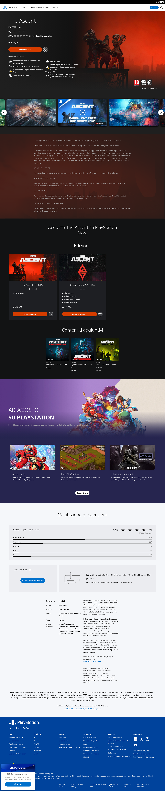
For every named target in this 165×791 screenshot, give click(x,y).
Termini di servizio (115, 738)
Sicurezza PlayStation (91, 741)
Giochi (23, 8)
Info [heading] (10, 734)
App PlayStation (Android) (142, 754)
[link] (33, 463)
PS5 (17, 8)
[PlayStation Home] (5, 8)
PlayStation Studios (16, 744)
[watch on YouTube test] (100, 123)
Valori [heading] (61, 734)
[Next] (161, 112)
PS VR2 (36, 744)
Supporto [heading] (87, 734)
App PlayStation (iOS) (141, 751)
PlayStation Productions (17, 747)
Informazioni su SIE (16, 738)
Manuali (86, 757)
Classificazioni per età (116, 746)
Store (11, 8)
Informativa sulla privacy (77, 785)
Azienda (12, 751)
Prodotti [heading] (37, 734)
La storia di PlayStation (17, 754)
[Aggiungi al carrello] (25, 49)
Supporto (55, 8)
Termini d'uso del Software (143, 785)
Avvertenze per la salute (92, 661)
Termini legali (62, 785)
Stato (85, 744)
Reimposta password (91, 751)
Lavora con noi (14, 741)
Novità (47, 8)
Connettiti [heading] (137, 734)
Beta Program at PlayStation (143, 757)
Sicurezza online (64, 744)
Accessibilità (63, 741)
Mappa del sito (114, 785)
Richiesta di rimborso (91, 754)
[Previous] (4, 112)
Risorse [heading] (111, 734)
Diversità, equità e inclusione (69, 747)
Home (11, 728)
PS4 (35, 741)
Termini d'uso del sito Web (98, 785)
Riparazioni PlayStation (91, 747)
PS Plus (30, 8)
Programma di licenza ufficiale (119, 756)
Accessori (39, 8)
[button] (82, 112)
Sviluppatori (112, 753)
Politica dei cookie (127, 785)
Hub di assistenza (90, 738)
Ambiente (62, 738)
